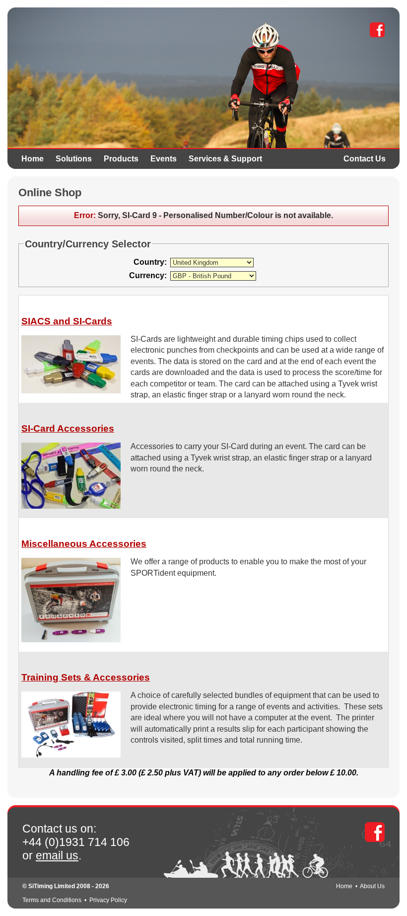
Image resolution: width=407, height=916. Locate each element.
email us (57, 855)
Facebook (377, 29)
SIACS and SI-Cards (66, 321)
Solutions (74, 158)
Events (163, 158)
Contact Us (364, 158)
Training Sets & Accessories (85, 677)
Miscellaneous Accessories (83, 543)
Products (121, 158)
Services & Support (225, 158)
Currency (146, 275)
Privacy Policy (108, 900)
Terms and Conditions (51, 900)
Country (149, 262)
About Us (372, 886)
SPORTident (95, 54)
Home (32, 158)
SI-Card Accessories (67, 428)
